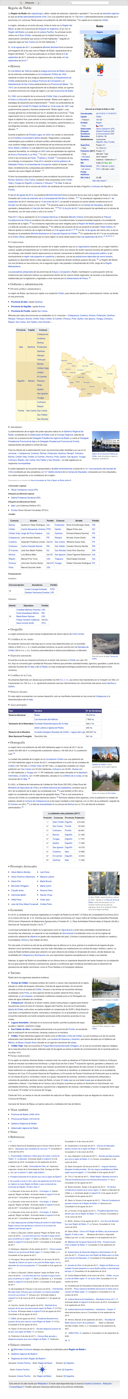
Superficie (85, 145)
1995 (13, 96)
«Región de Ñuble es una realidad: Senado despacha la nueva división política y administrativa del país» (92, 1268)
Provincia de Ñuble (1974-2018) (25, 1118)
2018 (23, 60)
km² (81, 16)
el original (46, 1158)
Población (85, 151)
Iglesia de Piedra (15, 1009)
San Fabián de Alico (20, 1029)
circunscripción (104, 133)
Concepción (64, 271)
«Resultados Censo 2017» (105, 1299)
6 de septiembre (87, 236)
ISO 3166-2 (85, 177)
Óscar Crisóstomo (103, 128)
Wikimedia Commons (23, 1349)
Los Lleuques (26, 996)
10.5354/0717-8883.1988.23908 (30, 1172)
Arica (10, 147)
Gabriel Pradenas (103, 131)
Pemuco (67, 318)
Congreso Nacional (49, 216)
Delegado (85, 131)
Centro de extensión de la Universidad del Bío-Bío (43, 198)
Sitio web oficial (98, 180)
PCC (44, 622)
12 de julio (66, 208)
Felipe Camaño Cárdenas (28, 619)
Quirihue (19, 179)
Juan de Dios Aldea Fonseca (24, 904)
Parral (33, 157)
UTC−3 (99, 169)
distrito (101, 136)
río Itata (31, 666)
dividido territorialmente (62, 468)
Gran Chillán (25, 35)
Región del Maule (45, 1363)
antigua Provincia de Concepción (46, 80)
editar (67, 480)
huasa (87, 1080)
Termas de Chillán (19, 982)
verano (87, 169)
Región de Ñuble (76, 1349)
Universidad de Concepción (39, 164)
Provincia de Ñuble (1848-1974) (25, 1114)
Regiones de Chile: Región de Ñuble (27, 1358)
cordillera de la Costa (71, 775)
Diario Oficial (19, 236)
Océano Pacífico (24, 1363)
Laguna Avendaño (20, 1022)
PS (113, 128)
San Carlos (30, 41)
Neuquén (42, 28)
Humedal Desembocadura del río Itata (51, 723)
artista (73, 1042)
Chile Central (78, 633)
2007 (43, 151)
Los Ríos (33, 154)
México (11, 1042)
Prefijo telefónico (85, 173)
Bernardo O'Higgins (20, 885)
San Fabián (32, 321)
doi (15, 1172)
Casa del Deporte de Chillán (64, 233)
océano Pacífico (47, 32)
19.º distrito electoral (53, 471)
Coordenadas (86, 113)
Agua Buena (66, 929)
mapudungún (37, 13)
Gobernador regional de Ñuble (24, 1128)
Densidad (86, 156)
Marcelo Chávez (76, 216)
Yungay (18, 183)
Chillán (105, 20)
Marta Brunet (46, 881)
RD (112, 131)
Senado (11, 204)
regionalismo (84, 246)
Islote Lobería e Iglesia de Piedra (49, 727)
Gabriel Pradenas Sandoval (23, 497)
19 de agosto (16, 47)
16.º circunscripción (93, 468)
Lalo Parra (44, 872)
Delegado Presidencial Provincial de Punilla (59, 441)
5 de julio (36, 208)
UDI (48, 558)
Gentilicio (85, 159)
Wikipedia (29, 2)
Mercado (62, 1035)
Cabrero (42, 157)
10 (103, 150)
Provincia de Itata (19, 301)
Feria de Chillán (75, 1035)
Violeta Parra (46, 904)
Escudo (100, 75)
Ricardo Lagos (35, 134)
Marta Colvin (45, 885)
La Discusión (22, 1159)
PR (93, 533)
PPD (49, 529)
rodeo (66, 1080)
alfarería (33, 936)
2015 (31, 194)
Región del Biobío (16, 32)
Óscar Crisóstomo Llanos (22, 489)
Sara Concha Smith (25, 622)
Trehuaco (48, 183)
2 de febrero (16, 70)
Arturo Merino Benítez (20, 872)
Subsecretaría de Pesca (77, 278)
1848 (26, 70)
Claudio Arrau (17, 890)
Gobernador (86, 128)
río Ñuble (44, 666)
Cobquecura (73, 315)
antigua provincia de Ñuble (53, 70)
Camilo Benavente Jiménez (33, 529)
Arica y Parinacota (19, 154)
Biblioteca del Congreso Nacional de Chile (84, 1241)
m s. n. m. (64, 679)
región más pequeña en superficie (39, 256)
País (84, 125)
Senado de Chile (74, 1265)
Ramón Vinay (46, 894)
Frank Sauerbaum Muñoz (27, 613)
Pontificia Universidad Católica (26, 137)
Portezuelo (101, 315)
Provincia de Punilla (20, 310)
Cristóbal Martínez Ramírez (28, 609)
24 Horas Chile (94, 1278)
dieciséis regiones (111, 13)
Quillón (44, 186)
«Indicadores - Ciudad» (104, 1309)
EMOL (13, 1318)
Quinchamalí (68, 933)
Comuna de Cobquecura (36, 800)
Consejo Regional (65, 434)
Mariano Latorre (47, 876)
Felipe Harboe (106, 226)
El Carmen (57, 318)
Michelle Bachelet (51, 47)
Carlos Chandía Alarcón (31, 546)
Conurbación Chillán (54, 759)
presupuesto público (98, 253)
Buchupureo (40, 955)
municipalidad (24, 463)
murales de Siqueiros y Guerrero (65, 1039)
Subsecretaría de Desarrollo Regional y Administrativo (89, 1252)
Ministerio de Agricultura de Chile (23, 787)
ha (94, 715)
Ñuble (16, 147)
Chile (44, 16)
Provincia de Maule (59, 84)
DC (93, 529)
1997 (66, 106)
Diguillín (100, 141)
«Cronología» (44, 1191)
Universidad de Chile (37, 1166)
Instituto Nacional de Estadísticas (56, 787)
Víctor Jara (45, 899)
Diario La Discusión (19, 99)
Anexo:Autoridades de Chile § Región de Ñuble (47, 480)
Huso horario (86, 166)
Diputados (85, 136)
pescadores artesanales (22, 271)
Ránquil (11, 318)
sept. (112, 166)
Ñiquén (11, 321)
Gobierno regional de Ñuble (23, 1353)
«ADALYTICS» (74, 1333)
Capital (84, 116)
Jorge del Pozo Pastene (31, 533)
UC (51, 541)
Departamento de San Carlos (21, 84)
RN (93, 524)
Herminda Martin (18, 894)
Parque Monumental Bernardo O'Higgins (61, 1045)
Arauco (55, 271)
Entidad (84, 122)
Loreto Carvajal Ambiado (36, 589)
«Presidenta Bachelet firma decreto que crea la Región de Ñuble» (91, 1212)
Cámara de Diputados (93, 204)
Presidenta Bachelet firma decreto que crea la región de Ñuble (35, 1176)
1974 (10, 87)
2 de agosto (60, 230)
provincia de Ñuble (64, 90)
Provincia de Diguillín (21, 306)
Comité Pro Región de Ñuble (34, 106)
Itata (106, 141)
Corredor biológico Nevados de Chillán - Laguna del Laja (59, 732)
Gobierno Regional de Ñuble (24, 1123)
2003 (48, 134)
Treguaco (59, 558)
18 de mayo (56, 106)
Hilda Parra (16, 899)
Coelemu (38, 183)
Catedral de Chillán (99, 764)
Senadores (85, 133)
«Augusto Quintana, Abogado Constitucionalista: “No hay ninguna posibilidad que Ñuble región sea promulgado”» (91, 1169)
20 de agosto (19, 194)
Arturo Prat (16, 881)
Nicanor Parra (46, 890)
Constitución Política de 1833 (53, 74)
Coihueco (96, 186)
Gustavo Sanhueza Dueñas (37, 592)
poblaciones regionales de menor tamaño (94, 256)
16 (103, 145)
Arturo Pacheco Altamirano (23, 876)
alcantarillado (46, 804)
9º (102, 162)
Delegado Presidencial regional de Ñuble (51, 438)
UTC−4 (99, 166)
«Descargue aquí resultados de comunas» (31, 1148)
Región (100, 32)
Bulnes (11, 179)
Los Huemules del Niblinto (46, 719)
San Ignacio (90, 318)
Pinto (74, 318)
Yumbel (51, 157)
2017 (27, 47)
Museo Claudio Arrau (27, 1042)
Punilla (111, 141)
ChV (52, 563)
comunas (12, 453)
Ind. (48, 524)
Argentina (54, 28)
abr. (106, 166)
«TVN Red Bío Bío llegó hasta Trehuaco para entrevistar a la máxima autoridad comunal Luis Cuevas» (35, 1291)
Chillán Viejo (52, 96)
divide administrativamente (29, 16)
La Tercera (12, 1311)
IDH (82, 163)
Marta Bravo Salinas (25, 616)
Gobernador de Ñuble (40, 434)
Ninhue (92, 315)
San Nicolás (44, 321)
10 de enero (46, 201)
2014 (41, 161)
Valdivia (24, 147)
